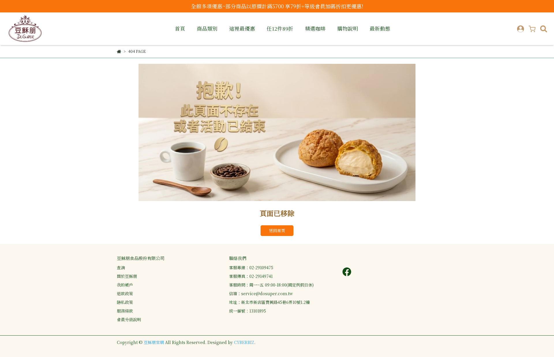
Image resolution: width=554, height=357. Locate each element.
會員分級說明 (129, 319)
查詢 (121, 267)
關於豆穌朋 (127, 276)
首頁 (180, 28)
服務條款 (125, 311)
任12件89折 (280, 28)
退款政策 (125, 293)
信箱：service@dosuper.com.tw (261, 293)
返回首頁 (277, 230)
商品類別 (207, 28)
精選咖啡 (315, 28)
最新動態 (380, 28)
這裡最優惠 (242, 28)
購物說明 (347, 28)
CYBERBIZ (244, 342)
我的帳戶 (125, 285)
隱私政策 (125, 302)
